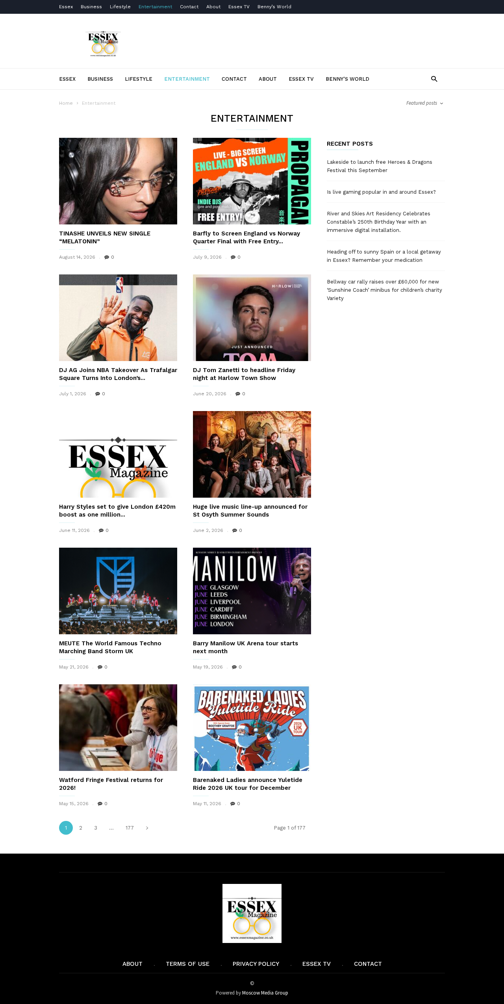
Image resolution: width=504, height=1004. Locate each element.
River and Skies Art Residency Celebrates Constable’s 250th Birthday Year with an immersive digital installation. (378, 222)
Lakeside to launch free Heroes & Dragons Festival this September (379, 166)
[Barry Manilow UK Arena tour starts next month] (252, 591)
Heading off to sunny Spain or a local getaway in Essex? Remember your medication (384, 256)
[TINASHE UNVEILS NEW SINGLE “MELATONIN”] (118, 181)
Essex (66, 6)
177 (130, 828)
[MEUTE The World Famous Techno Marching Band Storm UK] (118, 591)
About (213, 6)
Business (91, 6)
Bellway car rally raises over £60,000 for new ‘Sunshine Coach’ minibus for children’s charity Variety (384, 290)
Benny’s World (275, 6)
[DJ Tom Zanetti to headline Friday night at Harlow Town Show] (252, 317)
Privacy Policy (256, 963)
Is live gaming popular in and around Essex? (381, 192)
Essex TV (239, 6)
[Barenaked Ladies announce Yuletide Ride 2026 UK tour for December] (252, 727)
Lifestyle (120, 6)
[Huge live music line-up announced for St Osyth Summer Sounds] (252, 454)
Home (66, 103)
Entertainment (155, 6)
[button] (434, 78)
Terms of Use (187, 963)
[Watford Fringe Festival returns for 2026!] (118, 727)
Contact (189, 6)
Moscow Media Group (265, 992)
